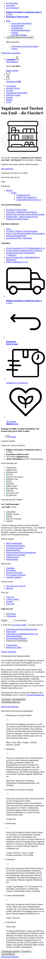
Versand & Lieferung (14, 548)
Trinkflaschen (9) (23, 195)
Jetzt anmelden (12, 62)
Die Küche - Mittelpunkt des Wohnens (21, 212)
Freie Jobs (10, 604)
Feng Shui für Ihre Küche (16, 210)
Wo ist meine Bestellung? (21, 23)
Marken (9, 190)
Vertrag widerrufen (8, 652)
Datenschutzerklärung (35, 695)
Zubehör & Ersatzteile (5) (26, 197)
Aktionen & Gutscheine (15, 555)
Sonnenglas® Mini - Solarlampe (19, 238)
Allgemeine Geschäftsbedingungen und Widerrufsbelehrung (22, 635)
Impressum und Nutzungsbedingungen (21, 629)
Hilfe (8, 21)
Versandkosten (17, 28)
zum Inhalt (10, 5)
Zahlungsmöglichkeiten (20, 30)
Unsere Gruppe (12, 599)
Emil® (14, 193)
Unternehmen (11, 645)
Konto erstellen (12, 70)
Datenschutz (11, 631)
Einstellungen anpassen (11, 702)
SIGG (8, 229)
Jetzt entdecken (7, 169)
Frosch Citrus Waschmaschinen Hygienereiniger (25, 233)
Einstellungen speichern (11, 952)
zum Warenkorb (12, 8)
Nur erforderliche (19, 699)
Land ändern (21, 620)
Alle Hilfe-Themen (19, 35)
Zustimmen (6, 699)
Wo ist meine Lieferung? (16, 575)
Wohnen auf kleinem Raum (17, 219)
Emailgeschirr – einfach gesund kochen (22, 217)
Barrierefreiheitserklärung (16, 638)
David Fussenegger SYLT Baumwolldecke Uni (25, 248)
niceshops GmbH (19, 625)
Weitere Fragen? (12, 557)
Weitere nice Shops (14, 647)
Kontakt (14, 32)
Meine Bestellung (13, 550)
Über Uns (10, 597)
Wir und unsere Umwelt (15, 586)
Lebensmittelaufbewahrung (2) (28, 200)
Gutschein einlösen (13, 577)
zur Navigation (12, 3)
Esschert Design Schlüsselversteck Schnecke (24, 250)
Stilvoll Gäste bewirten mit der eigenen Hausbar (25, 214)
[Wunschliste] (8, 75)
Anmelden (10, 568)
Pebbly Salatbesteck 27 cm (17, 262)
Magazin (9, 588)
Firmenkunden (12, 559)
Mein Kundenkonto (14, 543)
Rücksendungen (17, 26)
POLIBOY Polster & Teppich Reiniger (22, 231)
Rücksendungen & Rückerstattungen (21, 552)
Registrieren (11, 570)
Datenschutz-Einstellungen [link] (17, 641)
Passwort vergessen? (14, 573)
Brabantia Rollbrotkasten (16, 236)
